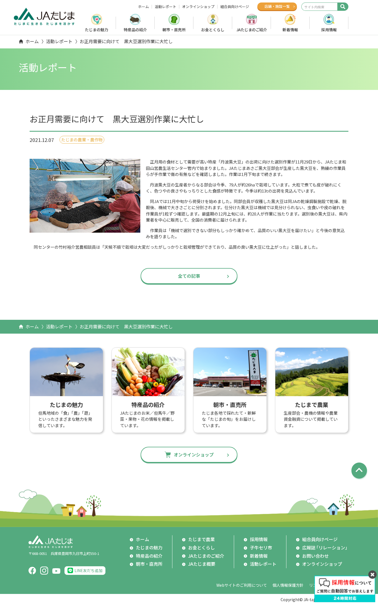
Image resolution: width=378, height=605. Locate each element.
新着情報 (290, 29)
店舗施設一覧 (277, 6)
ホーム (143, 7)
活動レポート (165, 7)
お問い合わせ (315, 555)
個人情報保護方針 (288, 585)
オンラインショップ (198, 7)
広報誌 (325, 547)
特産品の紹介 (135, 29)
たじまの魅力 (96, 29)
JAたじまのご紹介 (251, 29)
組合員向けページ (234, 7)
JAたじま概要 (201, 563)
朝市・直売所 (174, 29)
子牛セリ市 (261, 547)
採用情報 (329, 29)
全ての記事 (189, 275)
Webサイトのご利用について (241, 585)
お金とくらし (212, 29)
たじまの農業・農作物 (82, 139)
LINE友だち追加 (88, 570)
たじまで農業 (201, 539)
